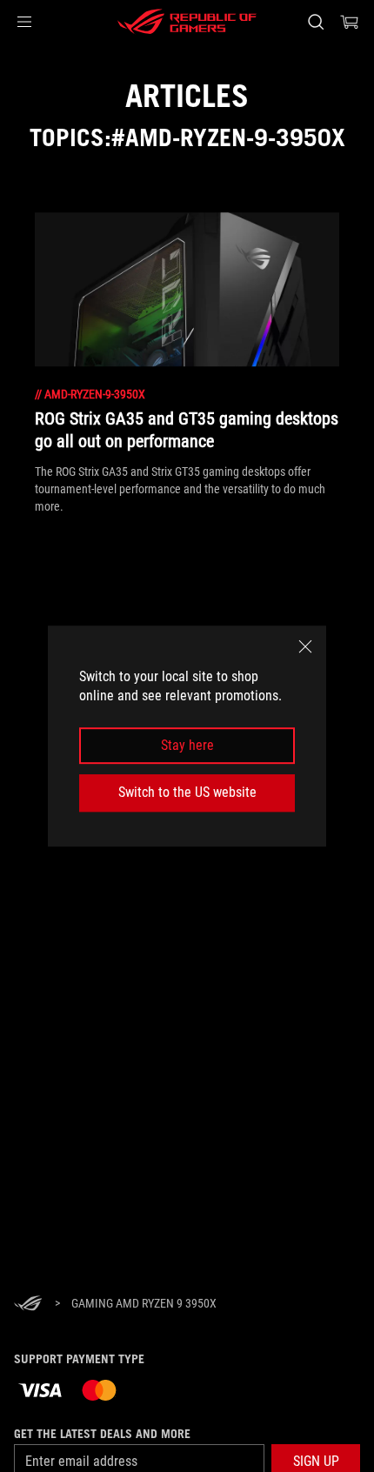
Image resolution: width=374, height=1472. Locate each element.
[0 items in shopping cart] (349, 21)
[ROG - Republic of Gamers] (187, 22)
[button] (24, 21)
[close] (305, 646)
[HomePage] (28, 1304)
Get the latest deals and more (102, 1434)
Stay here (187, 745)
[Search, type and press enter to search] (315, 21)
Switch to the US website (187, 792)
